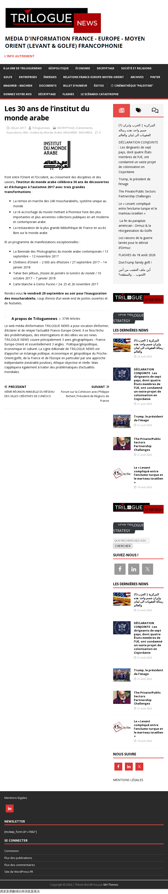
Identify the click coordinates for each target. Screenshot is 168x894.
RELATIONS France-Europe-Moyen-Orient (93, 77)
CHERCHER (123, 546)
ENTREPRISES (28, 77)
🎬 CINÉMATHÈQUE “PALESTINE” (131, 85)
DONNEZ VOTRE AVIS (18, 94)
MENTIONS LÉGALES (128, 780)
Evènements (84, 128)
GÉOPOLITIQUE (58, 68)
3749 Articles (71, 318)
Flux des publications (18, 858)
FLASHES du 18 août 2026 (137, 255)
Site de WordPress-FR (18, 872)
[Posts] (121, 110)
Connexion (11, 851)
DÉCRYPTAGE (47, 94)
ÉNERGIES (50, 77)
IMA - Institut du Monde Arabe (42, 132)
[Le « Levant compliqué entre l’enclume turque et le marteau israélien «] (122, 476)
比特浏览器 (26, 891)
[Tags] (138, 110)
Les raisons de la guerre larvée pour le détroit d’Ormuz (135, 243)
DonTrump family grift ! (135, 262)
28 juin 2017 (18, 128)
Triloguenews (41, 128)
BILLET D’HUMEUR (75, 85)
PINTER (155, 77)
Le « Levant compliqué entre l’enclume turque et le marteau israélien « (138, 209)
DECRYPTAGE (105, 68)
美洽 (37, 891)
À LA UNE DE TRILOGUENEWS (22, 68)
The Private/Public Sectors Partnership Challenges (147, 444)
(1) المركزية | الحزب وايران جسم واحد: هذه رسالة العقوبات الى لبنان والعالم (137, 130)
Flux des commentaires (19, 865)
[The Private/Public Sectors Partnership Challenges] (122, 447)
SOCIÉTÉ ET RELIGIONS (136, 68)
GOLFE (8, 77)
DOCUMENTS (47, 85)
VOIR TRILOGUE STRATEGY (128, 318)
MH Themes (110, 885)
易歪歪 (4, 891)
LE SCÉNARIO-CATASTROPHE (100, 94)
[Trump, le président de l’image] (122, 425)
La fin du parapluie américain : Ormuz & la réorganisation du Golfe (135, 226)
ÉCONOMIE (82, 68)
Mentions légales (15, 798)
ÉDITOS (99, 85)
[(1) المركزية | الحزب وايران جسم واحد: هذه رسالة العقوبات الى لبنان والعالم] (122, 349)
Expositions (14, 132)
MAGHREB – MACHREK (18, 85)
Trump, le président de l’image (148, 418)
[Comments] (155, 110)
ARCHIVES (137, 77)
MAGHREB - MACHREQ (77, 132)
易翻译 (13, 891)
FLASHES (68, 94)
